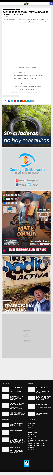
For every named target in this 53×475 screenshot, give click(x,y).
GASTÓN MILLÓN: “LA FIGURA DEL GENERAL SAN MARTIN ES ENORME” (43, 413)
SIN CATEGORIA (31, 449)
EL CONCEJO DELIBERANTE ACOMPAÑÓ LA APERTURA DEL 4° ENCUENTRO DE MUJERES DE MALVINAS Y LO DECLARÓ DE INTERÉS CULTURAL (17, 397)
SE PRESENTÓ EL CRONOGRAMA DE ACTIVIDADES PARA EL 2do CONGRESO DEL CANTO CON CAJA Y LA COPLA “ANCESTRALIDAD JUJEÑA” (17, 406)
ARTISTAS (30, 429)
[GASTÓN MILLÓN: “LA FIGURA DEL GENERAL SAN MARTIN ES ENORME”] (31, 414)
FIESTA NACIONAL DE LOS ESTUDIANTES (36, 443)
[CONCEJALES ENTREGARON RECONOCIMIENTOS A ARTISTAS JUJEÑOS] (5, 432)
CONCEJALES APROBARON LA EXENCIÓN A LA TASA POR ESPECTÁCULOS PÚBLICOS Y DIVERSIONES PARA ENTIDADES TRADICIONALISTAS (17, 450)
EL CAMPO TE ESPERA (11, 9)
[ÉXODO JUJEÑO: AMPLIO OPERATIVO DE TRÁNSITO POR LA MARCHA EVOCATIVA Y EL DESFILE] (5, 414)
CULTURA (30, 430)
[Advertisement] (26, 368)
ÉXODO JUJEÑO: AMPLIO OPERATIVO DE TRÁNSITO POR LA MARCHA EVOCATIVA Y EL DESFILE (17, 413)
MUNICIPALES (31, 447)
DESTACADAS (5, 9)
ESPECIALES (18, 9)
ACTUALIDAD (30, 425)
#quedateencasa (31, 423)
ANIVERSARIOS (31, 427)
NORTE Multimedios (39, 471)
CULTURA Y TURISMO (32, 432)
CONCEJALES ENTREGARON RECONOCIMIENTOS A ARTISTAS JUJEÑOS (17, 432)
